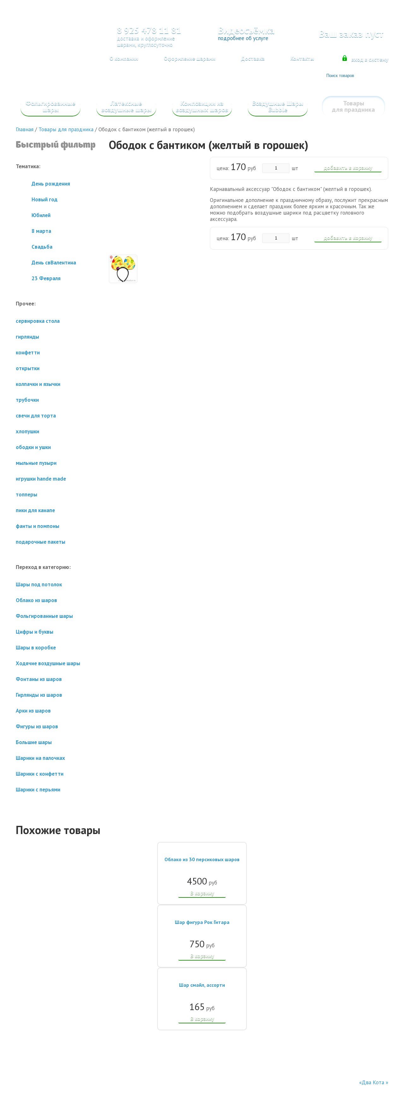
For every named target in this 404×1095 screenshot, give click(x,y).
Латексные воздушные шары (126, 106)
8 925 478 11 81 (149, 30)
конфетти (28, 352)
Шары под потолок (39, 584)
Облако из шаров (36, 600)
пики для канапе (35, 510)
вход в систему (369, 59)
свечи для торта (36, 415)
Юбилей (41, 215)
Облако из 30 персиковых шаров (202, 859)
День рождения (51, 183)
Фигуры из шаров (37, 726)
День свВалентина (54, 262)
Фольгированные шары (50, 106)
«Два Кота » (373, 1082)
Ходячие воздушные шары (48, 663)
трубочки (27, 399)
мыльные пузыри (36, 462)
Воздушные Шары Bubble (277, 106)
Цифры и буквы (34, 631)
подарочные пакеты (40, 541)
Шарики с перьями (38, 789)
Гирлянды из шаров (39, 694)
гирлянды (27, 336)
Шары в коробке (36, 647)
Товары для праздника (353, 106)
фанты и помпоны (37, 526)
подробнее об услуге (243, 38)
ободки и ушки (33, 447)
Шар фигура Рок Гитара (202, 922)
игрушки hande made (41, 478)
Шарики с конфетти (39, 773)
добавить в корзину (348, 167)
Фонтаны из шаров (39, 679)
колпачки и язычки (38, 384)
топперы (26, 494)
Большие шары (34, 742)
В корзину (202, 893)
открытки (27, 368)
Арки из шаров (33, 710)
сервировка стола (38, 320)
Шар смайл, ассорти (202, 985)
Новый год (44, 199)
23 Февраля (46, 278)
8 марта (41, 231)
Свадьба (42, 246)
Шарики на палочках (40, 758)
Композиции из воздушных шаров (202, 106)
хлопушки (27, 431)
